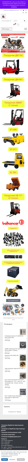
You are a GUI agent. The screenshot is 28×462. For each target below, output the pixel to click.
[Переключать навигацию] (25, 29)
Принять (4, 459)
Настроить (12, 459)
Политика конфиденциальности (11, 10)
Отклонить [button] (14, 7)
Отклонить (21, 459)
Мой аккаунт (6, 29)
